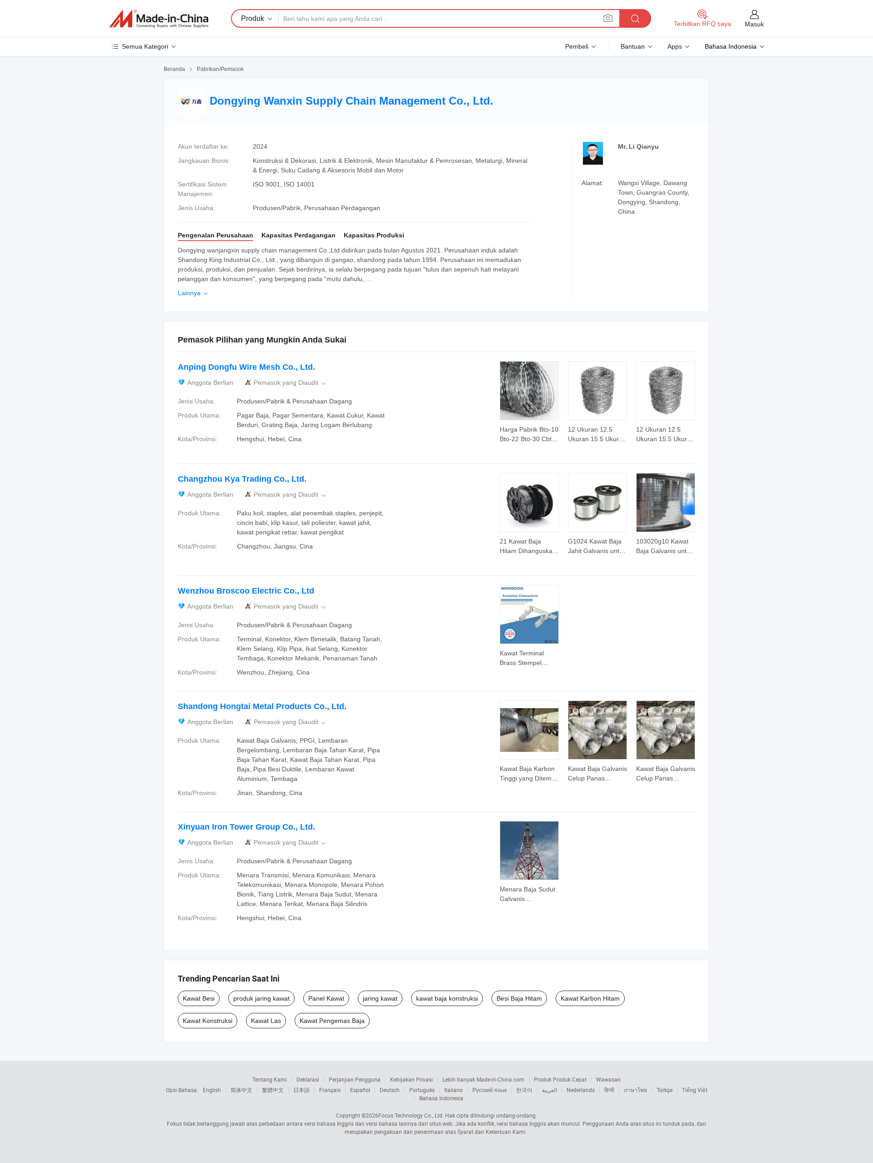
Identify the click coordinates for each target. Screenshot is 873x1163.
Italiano (453, 1089)
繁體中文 (273, 1089)
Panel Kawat (326, 998)
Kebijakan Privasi (411, 1079)
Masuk (754, 24)
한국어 (524, 1089)
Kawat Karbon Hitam (590, 998)
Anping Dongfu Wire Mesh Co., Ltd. (246, 367)
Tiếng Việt (694, 1089)
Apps (674, 46)
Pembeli (576, 46)
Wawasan (608, 1079)
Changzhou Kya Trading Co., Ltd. (242, 478)
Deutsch (390, 1089)
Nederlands (581, 1089)
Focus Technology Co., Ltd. (411, 1115)
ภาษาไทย (635, 1089)
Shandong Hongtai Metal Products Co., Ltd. (262, 706)
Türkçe (664, 1089)
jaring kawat (380, 998)
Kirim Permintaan (529, 433)
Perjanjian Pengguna (355, 1079)
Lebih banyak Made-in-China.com (483, 1079)
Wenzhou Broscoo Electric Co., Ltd (246, 590)
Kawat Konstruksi (207, 1020)
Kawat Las (266, 1020)
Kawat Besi (199, 998)
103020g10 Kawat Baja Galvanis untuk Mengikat (664, 551)
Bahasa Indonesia (441, 1098)
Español (360, 1089)
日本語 (301, 1089)
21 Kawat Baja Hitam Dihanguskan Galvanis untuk (528, 551)
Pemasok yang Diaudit (290, 383)
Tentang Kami (269, 1079)
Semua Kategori (145, 46)
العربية (549, 1089)
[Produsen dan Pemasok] (158, 18)
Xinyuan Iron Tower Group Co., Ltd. (246, 826)
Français (330, 1089)
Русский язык (489, 1089)
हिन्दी (609, 1089)
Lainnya (194, 293)
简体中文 (241, 1089)
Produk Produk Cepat (560, 1079)
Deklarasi (307, 1079)
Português (422, 1089)
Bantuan (633, 46)
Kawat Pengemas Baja (332, 1020)
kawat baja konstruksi (447, 998)
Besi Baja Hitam (519, 998)
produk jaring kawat (261, 998)
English (212, 1089)
